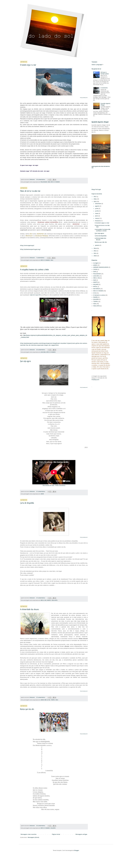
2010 (95, 256)
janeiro (97, 245)
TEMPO (53, 700)
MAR (49, 182)
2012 (95, 251)
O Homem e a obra (99, 295)
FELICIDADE (44, 182)
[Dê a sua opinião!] (50, 180)
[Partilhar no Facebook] (54, 180)
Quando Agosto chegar (105, 104)
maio (97, 213)
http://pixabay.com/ (84, 691)
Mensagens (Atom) (33, 837)
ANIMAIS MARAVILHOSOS (100, 267)
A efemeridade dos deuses (29, 610)
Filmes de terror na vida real (30, 191)
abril (96, 216)
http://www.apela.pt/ (27, 245)
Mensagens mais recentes (28, 834)
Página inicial (56, 834)
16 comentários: (41, 349)
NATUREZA (96, 288)
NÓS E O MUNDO (55, 182)
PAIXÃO (95, 297)
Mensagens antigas (81, 834)
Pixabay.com (95, 379)
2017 (95, 196)
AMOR (42, 494)
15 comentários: (41, 491)
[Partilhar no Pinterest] (55, 180)
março (97, 218)
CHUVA (95, 269)
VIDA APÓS (54, 600)
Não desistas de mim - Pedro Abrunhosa (54, 485)
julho (97, 208)
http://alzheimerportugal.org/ (30, 249)
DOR (94, 271)
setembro (98, 203)
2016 (95, 199)
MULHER (96, 284)
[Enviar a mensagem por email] (48, 180)
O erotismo (104, 88)
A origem (96, 263)
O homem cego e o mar (28, 65)
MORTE (49, 600)
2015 (95, 201)
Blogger (76, 850)
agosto (97, 206)
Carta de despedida (27, 503)
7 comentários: (40, 257)
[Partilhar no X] (52, 180)
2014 (95, 248)
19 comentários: (41, 179)
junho (97, 211)
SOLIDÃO (53, 828)
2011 (95, 253)
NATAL (95, 286)
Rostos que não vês (27, 709)
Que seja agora (25, 361)
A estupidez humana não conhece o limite (34, 270)
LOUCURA (43, 352)
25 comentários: (41, 598)
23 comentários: (41, 697)
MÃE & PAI (43, 600)
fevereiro (98, 221)
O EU (94, 293)
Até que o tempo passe (105, 73)
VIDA (51, 260)
